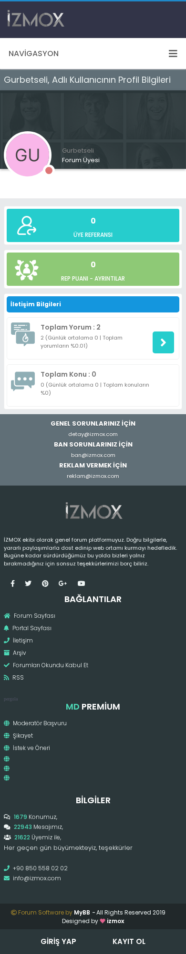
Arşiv (18, 653)
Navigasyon (34, 53)
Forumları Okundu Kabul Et (49, 665)
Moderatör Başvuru (39, 723)
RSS (17, 677)
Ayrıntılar (109, 278)
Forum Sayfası (33, 616)
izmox (115, 921)
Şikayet (22, 735)
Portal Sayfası (31, 628)
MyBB (82, 912)
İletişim (22, 640)
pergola (11, 698)
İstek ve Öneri (30, 748)
